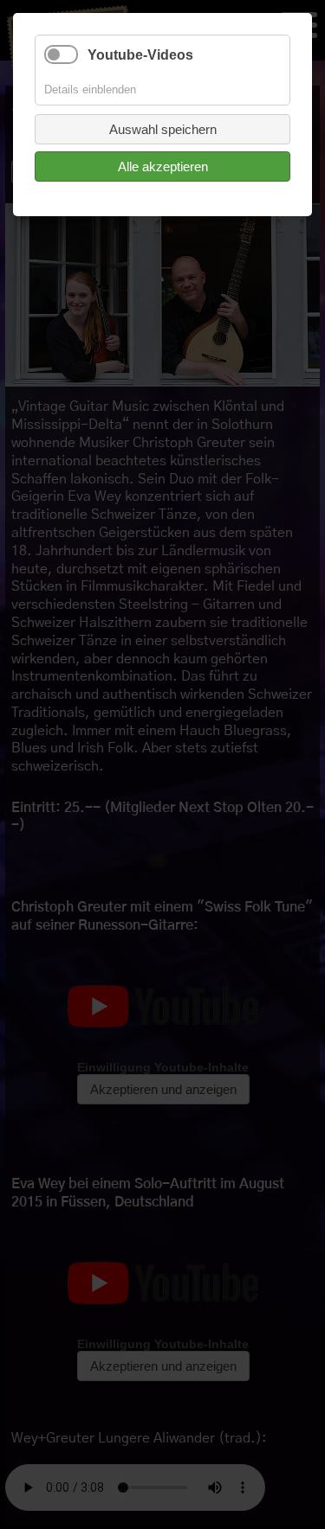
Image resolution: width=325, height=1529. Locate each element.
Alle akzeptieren (163, 166)
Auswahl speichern (163, 129)
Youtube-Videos (140, 55)
